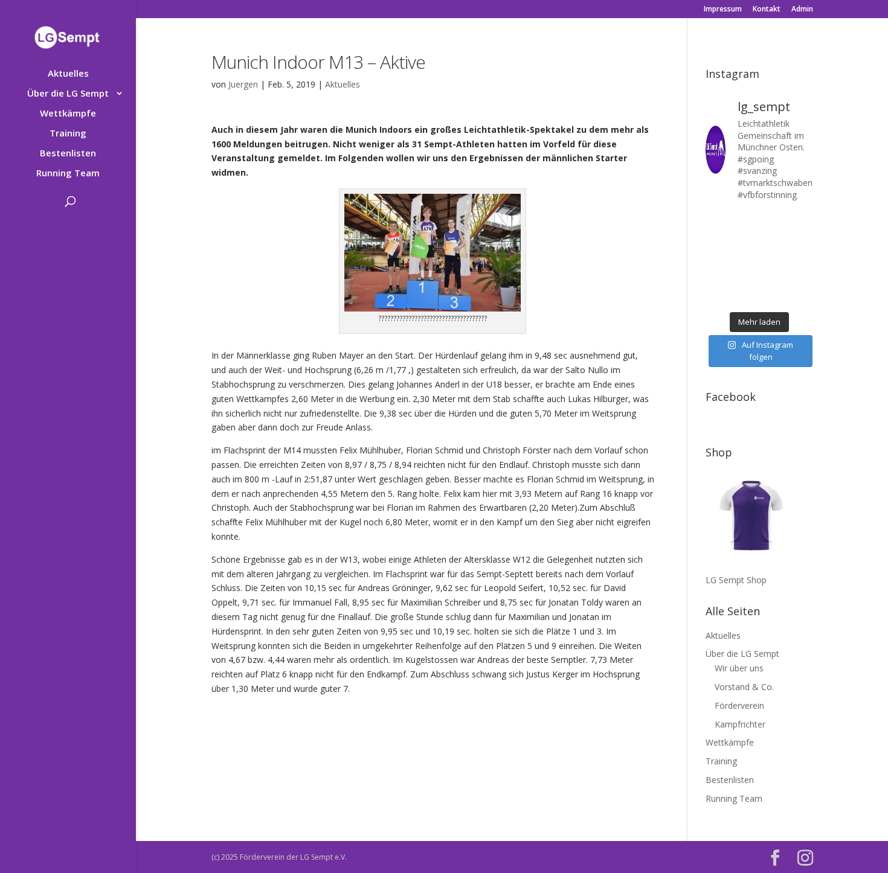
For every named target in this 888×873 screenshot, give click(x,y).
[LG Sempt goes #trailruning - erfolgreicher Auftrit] (745, 276)
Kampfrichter (740, 724)
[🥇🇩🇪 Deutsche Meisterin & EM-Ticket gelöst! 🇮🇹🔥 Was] (745, 240)
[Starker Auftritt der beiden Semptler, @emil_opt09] (802, 258)
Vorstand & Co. (744, 686)
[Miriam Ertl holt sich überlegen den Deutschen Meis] (773, 221)
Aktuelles (68, 74)
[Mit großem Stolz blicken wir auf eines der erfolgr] (717, 240)
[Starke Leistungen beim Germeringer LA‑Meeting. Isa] (773, 295)
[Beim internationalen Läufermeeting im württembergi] (773, 276)
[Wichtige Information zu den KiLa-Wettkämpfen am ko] (745, 258)
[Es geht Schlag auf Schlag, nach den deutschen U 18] (802, 221)
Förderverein (739, 705)
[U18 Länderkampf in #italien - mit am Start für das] (717, 276)
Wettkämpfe (68, 114)
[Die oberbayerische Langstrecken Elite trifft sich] (745, 295)
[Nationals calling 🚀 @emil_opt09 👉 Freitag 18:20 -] (802, 240)
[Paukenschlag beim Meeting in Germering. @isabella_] (802, 295)
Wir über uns (739, 668)
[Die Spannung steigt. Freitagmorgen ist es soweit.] (745, 221)
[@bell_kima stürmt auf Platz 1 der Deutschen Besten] (802, 276)
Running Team (68, 173)
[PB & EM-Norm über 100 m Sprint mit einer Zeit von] (773, 258)
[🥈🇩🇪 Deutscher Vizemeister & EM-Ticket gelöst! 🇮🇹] (773, 240)
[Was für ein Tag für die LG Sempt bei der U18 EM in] (717, 221)
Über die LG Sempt (68, 94)
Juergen (243, 84)
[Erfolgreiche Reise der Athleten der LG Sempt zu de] (717, 258)
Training (68, 134)
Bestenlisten (68, 154)
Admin (802, 9)
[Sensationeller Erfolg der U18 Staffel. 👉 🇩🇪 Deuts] (717, 295)
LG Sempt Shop (736, 580)
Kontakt (766, 9)
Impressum (723, 9)
